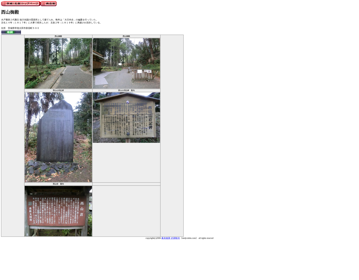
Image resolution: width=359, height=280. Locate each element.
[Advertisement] (13, 77)
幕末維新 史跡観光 (170, 238)
